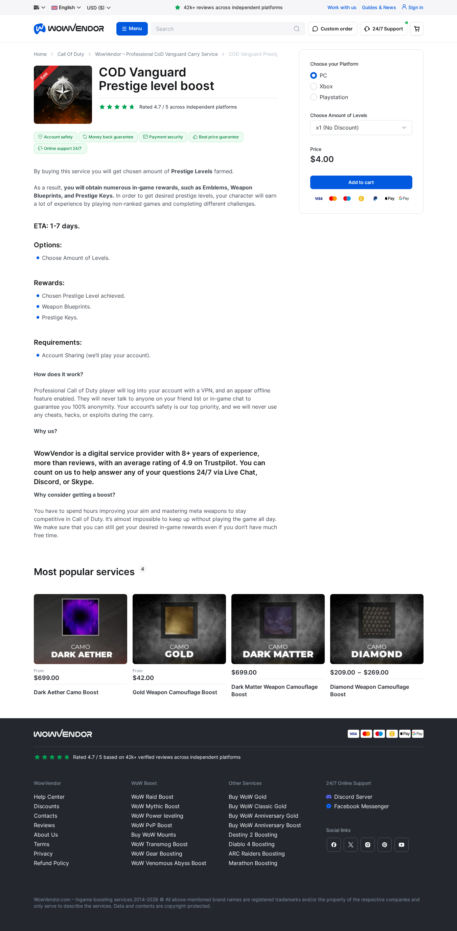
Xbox (326, 86)
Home (40, 54)
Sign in (415, 7)
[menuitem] (63, 7)
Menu (135, 28)
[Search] (296, 28)
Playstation (334, 97)
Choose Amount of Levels (338, 115)
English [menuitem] (67, 7)
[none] (66, 7)
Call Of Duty (71, 54)
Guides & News (379, 7)
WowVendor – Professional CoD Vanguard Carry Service (156, 54)
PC (323, 75)
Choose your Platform (334, 64)
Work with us (342, 7)
